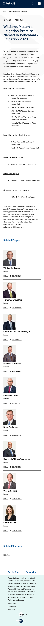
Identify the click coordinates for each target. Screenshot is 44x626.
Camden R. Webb (11, 395)
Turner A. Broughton (12, 299)
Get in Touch (14, 572)
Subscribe (31, 572)
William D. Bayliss (11, 268)
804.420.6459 (16, 276)
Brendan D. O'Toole (12, 363)
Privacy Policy (12, 603)
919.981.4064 (16, 499)
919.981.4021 (16, 403)
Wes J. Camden (10, 490)
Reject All (21, 614)
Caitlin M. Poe (9, 522)
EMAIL (5, 276)
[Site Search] (33, 4)
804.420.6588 (16, 371)
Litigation (6, 555)
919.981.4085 (16, 531)
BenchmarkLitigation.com (14, 227)
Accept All (21, 621)
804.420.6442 (16, 340)
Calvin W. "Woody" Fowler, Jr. (17, 331)
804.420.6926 (16, 308)
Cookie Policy (12, 606)
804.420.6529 (16, 467)
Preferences (11, 609)
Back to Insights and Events (17, 11)
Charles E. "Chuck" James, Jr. (17, 459)
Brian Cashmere (10, 427)
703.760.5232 (16, 435)
